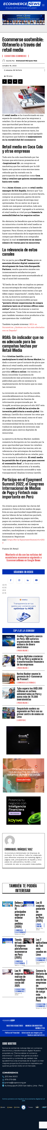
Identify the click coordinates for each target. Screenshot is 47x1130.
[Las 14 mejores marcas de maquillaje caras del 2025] (7, 972)
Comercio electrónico (26, 683)
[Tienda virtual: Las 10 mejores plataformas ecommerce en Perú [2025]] (7, 941)
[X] (10, 81)
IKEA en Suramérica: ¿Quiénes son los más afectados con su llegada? (23, 327)
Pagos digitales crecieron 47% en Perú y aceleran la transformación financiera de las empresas (30, 660)
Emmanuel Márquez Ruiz (26, 61)
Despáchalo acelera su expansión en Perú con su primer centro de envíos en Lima (30, 712)
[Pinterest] (15, 81)
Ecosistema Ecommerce (15, 56)
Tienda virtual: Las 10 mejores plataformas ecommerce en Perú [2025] (21, 948)
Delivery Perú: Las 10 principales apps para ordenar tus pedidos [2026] (20, 914)
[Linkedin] (27, 580)
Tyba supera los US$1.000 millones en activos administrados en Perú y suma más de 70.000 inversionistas (29, 694)
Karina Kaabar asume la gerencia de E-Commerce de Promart (29, 676)
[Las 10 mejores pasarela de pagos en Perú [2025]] (29, 904)
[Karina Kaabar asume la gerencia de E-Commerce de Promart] (8, 678)
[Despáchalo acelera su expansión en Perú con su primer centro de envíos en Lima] (8, 713)
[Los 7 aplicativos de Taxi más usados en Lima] (29, 941)
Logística (21, 720)
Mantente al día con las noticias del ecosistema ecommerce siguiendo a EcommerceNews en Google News (23, 557)
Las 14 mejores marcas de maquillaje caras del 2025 (20, 978)
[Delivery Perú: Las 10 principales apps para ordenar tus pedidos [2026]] (7, 904)
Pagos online (22, 650)
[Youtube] (36, 580)
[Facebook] (10, 580)
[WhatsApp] (20, 81)
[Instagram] (19, 580)
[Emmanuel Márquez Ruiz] (4, 60)
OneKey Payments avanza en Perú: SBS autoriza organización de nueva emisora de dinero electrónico (29, 642)
